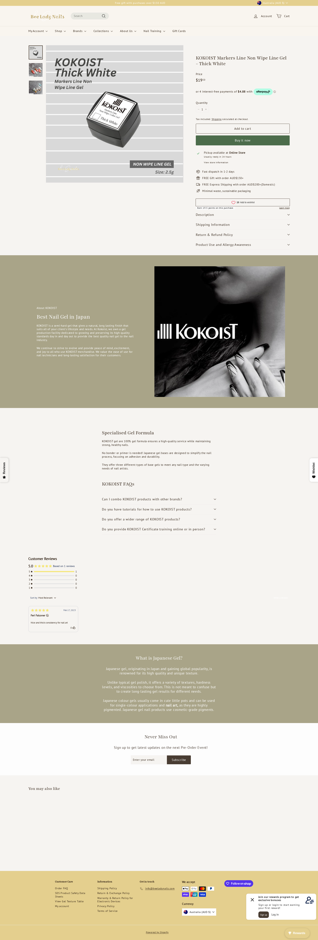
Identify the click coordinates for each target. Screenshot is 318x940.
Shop (59, 31)
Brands (78, 31)
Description (205, 215)
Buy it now (243, 140)
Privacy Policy (106, 906)
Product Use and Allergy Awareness (223, 245)
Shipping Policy (107, 888)
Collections (101, 31)
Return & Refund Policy (214, 235)
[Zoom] (114, 114)
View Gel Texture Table (69, 901)
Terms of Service (107, 911)
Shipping (217, 119)
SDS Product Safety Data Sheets (70, 894)
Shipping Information (213, 224)
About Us (126, 31)
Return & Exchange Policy (113, 893)
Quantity (202, 103)
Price (199, 74)
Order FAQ (61, 888)
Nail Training (153, 31)
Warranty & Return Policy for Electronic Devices (115, 899)
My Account (36, 31)
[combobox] (90, 16)
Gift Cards (179, 31)
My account (62, 906)
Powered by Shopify (157, 932)
